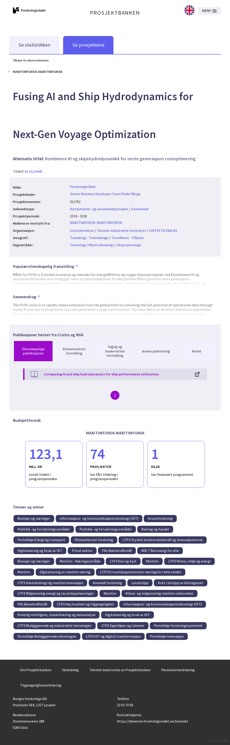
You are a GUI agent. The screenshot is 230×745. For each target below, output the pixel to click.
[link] (189, 10)
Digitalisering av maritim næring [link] (65, 572)
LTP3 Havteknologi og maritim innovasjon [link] (50, 582)
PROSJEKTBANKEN (115, 12)
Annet (196, 351)
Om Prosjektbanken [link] (35, 670)
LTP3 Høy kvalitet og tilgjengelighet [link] (85, 604)
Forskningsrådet (83, 186)
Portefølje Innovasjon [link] (167, 636)
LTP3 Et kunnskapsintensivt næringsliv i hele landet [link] (140, 572)
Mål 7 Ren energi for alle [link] (160, 550)
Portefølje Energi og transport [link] (41, 539)
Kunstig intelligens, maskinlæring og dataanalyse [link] (56, 614)
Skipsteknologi (128, 245)
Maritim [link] (152, 561)
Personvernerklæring (178, 670)
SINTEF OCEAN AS (163, 230)
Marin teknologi (101, 245)
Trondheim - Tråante (127, 237)
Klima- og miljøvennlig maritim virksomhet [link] (159, 593)
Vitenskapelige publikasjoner (33, 351)
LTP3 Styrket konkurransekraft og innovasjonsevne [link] (163, 539)
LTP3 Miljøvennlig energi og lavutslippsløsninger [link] (56, 593)
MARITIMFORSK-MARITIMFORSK (96, 222)
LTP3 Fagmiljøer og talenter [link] (122, 625)
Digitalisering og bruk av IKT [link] (40, 550)
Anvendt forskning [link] (107, 582)
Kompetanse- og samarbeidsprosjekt (99, 209)
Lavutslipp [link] (139, 582)
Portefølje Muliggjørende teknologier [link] (47, 636)
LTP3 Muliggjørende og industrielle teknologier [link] (55, 625)
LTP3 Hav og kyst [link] (123, 561)
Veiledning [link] (70, 670)
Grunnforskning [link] (160, 518)
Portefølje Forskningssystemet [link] (178, 625)
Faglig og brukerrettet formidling (115, 350)
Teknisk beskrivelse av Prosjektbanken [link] (119, 670)
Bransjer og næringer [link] (34, 518)
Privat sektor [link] (82, 550)
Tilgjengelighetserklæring (40, 685)
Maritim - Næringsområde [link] (80, 561)
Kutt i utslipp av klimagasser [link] (180, 582)
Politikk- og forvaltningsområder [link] (44, 529)
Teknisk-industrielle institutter (121, 230)
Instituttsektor (82, 230)
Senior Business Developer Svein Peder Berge (105, 194)
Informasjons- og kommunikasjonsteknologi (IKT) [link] (99, 518)
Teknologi (78, 245)
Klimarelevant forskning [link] (94, 539)
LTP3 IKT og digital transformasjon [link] (113, 636)
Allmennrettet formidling (74, 351)
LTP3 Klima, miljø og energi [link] (189, 561)
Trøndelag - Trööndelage (89, 237)
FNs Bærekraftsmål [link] (117, 550)
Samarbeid (139, 209)
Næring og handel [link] (155, 529)
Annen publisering (156, 351)
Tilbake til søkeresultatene (31, 60)
